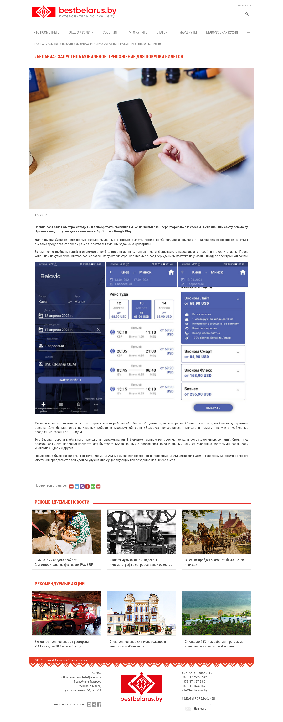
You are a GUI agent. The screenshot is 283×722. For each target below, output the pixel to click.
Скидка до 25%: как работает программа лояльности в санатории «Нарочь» (214, 643)
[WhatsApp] (93, 486)
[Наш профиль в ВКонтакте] (94, 704)
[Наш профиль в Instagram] (89, 704)
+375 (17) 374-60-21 (194, 686)
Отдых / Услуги (81, 32)
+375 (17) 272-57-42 (194, 677)
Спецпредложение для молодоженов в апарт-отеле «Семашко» (138, 643)
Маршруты (188, 32)
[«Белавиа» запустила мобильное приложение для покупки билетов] (141, 68)
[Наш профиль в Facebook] (99, 704)
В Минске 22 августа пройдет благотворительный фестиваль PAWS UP (64, 562)
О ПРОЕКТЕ (244, 5)
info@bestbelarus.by (194, 690)
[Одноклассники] (87, 486)
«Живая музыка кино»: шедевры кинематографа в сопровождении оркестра (141, 562)
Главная (39, 43)
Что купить (138, 32)
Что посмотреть (46, 32)
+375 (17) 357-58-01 (194, 681)
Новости (67, 43)
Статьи (163, 32)
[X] (98, 486)
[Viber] (82, 486)
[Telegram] (77, 486)
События (110, 32)
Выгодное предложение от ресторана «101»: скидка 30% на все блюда (62, 643)
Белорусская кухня (222, 32)
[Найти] (247, 14)
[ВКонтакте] (71, 486)
